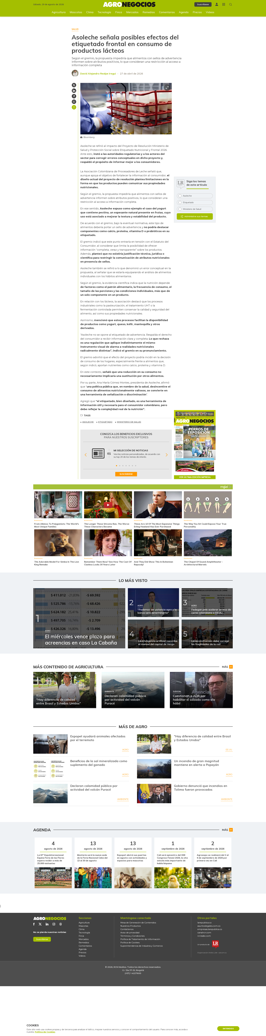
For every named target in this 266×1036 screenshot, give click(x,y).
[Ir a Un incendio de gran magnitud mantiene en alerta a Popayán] (154, 768)
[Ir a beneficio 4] (126, 465)
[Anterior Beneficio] (85, 454)
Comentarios (167, 12)
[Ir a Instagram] (54, 924)
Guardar (74, 107)
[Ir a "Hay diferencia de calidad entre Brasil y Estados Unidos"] (154, 744)
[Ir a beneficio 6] (132, 465)
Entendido (228, 1029)
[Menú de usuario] (216, 4)
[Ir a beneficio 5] (129, 465)
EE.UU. (229, 749)
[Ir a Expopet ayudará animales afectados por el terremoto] (50, 744)
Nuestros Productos (130, 926)
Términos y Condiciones (132, 936)
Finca (118, 12)
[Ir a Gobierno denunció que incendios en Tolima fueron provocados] (154, 793)
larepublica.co (204, 922)
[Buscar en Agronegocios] (230, 4)
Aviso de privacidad (129, 932)
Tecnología (104, 12)
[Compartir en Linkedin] (74, 90)
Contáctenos (126, 929)
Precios (197, 12)
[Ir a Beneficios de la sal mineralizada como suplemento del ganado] (50, 768)
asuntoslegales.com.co (208, 926)
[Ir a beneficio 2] (119, 465)
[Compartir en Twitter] (74, 85)
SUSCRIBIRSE (126, 474)
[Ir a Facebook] (33, 924)
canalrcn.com (204, 932)
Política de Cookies (130, 942)
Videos (210, 12)
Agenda (184, 12)
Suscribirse (42, 939)
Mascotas (76, 12)
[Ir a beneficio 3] (122, 465)
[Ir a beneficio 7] (135, 465)
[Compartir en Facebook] (74, 96)
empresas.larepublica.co (209, 929)
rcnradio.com (204, 936)
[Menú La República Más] (224, 4)
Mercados (132, 12)
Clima (90, 12)
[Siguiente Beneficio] (166, 454)
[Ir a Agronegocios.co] (49, 918)
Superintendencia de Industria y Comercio (141, 946)
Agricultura (59, 12)
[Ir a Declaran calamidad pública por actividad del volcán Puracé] (50, 793)
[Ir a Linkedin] (47, 924)
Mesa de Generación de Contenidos (138, 922)
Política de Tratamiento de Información (140, 939)
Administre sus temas (196, 216)
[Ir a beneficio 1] (116, 465)
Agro (125, 749)
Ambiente (123, 799)
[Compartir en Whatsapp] (74, 102)
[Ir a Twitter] (40, 924)
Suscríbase (203, 4)
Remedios (149, 12)
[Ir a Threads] (60, 924)
